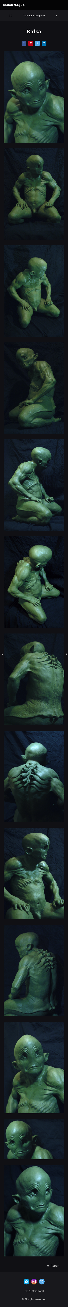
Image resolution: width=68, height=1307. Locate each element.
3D (10, 15)
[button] (53, 1265)
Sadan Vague (14, 5)
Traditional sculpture (34, 15)
